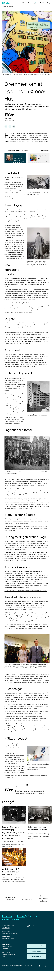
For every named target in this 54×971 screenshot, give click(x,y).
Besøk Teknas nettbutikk (9, 938)
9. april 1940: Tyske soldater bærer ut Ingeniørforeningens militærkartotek (25, 590)
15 (34, 162)
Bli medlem (7, 916)
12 (28, 162)
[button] (24, 3)
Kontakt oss (32, 926)
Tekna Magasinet (10, 6)
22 (49, 162)
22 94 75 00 (5, 927)
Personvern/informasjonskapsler (9, 967)
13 (30, 162)
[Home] (6, 3)
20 (45, 162)
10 (24, 162)
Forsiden (4, 6)
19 (43, 162)
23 (27, 164)
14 (32, 162)
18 (40, 162)
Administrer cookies (23, 967)
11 (26, 162)
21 (47, 162)
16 (36, 162)
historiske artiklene (39, 791)
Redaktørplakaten (43, 901)
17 (38, 162)
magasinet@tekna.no (27, 899)
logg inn (21, 916)
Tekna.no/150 (41, 793)
